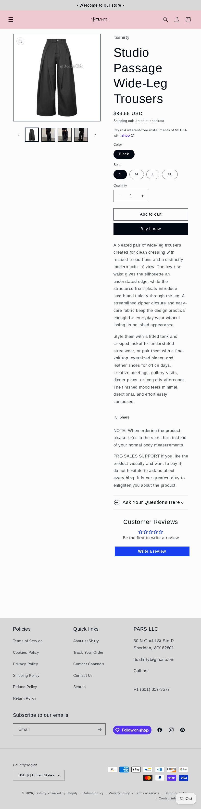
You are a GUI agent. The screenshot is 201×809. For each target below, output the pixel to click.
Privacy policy (119, 793)
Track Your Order (88, 652)
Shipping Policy (26, 676)
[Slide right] (95, 135)
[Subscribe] (99, 729)
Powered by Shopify (62, 793)
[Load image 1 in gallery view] (32, 135)
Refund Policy (25, 687)
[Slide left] (18, 135)
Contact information (173, 798)
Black (124, 154)
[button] (10, 19)
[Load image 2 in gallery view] (48, 135)
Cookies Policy (26, 652)
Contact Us (83, 676)
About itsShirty (86, 641)
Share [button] (124, 417)
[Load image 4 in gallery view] (81, 135)
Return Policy (25, 698)
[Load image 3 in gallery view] (64, 135)
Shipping (120, 121)
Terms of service (147, 793)
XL (169, 174)
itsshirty (41, 793)
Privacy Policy (25, 664)
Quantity (120, 185)
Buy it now (150, 229)
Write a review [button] (152, 551)
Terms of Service (28, 641)
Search (79, 687)
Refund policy (93, 793)
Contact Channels (88, 664)
